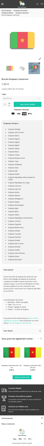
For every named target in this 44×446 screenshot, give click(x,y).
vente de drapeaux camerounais (19, 323)
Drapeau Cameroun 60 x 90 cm (11, 366)
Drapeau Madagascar (15, 199)
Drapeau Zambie (14, 250)
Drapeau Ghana (13, 136)
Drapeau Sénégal (14, 129)
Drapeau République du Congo (19, 183)
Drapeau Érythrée (14, 237)
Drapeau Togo (13, 161)
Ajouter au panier (27, 104)
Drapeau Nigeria (14, 139)
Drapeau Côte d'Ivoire (16, 132)
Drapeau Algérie (14, 145)
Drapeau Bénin (13, 211)
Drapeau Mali (12, 171)
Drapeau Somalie (14, 240)
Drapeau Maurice (14, 195)
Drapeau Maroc (13, 152)
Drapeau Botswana (15, 259)
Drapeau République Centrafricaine (20, 218)
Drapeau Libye (13, 168)
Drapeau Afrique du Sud (16, 158)
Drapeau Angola (13, 202)
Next (41, 338)
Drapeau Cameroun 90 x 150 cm (32, 366)
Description (8, 270)
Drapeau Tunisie (14, 155)
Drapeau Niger (13, 208)
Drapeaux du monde (20, 10)
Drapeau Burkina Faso (16, 227)
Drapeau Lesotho (14, 221)
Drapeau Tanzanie (14, 234)
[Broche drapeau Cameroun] (10, 68)
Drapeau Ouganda (14, 224)
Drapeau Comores (14, 186)
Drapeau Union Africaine (16, 253)
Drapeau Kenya (13, 256)
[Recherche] (38, 4)
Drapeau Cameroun (22, 13)
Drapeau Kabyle (13, 148)
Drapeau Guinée (14, 174)
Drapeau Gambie (14, 231)
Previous (38, 338)
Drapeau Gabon (13, 215)
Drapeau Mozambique (16, 205)
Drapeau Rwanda (14, 247)
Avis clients (8, 331)
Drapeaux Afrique (7, 13)
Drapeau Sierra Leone (16, 243)
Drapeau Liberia (13, 192)
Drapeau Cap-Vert (14, 189)
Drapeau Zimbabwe (15, 164)
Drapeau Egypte (14, 142)
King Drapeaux (6, 10)
